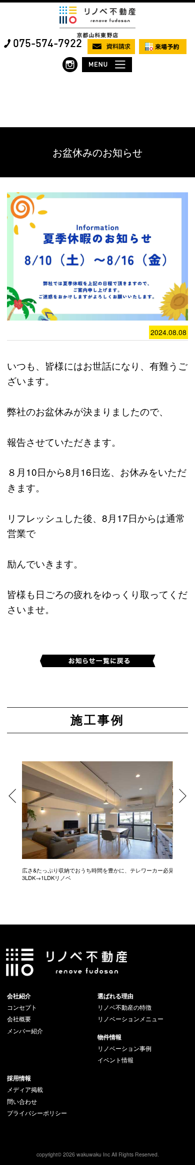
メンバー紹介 (25, 1031)
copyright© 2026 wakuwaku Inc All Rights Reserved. (97, 1154)
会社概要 (19, 1019)
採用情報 (19, 1078)
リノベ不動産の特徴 (125, 1007)
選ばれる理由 (116, 996)
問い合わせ (22, 1101)
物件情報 (110, 1037)
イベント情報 (116, 1060)
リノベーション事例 (125, 1048)
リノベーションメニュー (131, 1019)
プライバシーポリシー (37, 1113)
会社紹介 (19, 996)
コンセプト (22, 1007)
